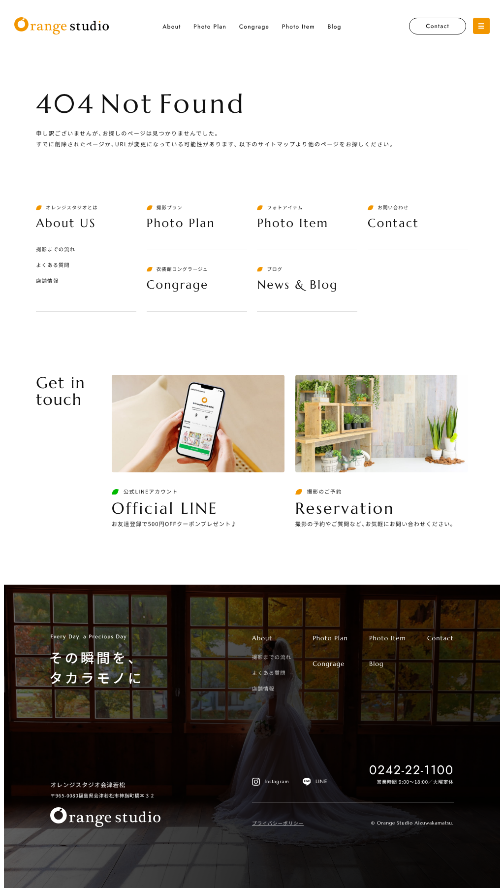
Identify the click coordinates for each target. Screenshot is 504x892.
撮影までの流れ (55, 249)
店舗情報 (47, 280)
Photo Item (298, 26)
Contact (437, 26)
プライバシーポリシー (278, 823)
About (171, 26)
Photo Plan (209, 26)
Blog (334, 26)
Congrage (254, 26)
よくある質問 (53, 264)
